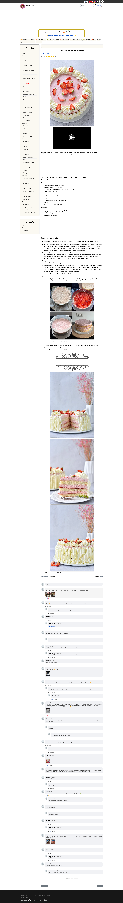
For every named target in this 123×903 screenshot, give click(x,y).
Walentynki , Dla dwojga (28, 70)
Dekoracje (24, 170)
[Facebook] (84, 1)
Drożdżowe (25, 96)
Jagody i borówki (24, 42)
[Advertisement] (61, 18)
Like (45, 598)
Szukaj (23, 51)
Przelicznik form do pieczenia (29, 212)
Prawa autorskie (33, 895)
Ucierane (25, 104)
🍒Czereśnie (56, 39)
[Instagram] (94, 1)
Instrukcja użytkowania (24, 897)
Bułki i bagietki (26, 146)
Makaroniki (25, 133)
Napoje (24, 181)
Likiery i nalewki (27, 194)
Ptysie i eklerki (26, 117)
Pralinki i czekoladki (27, 136)
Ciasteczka (24, 123)
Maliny (98, 39)
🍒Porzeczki (32, 39)
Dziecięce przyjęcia (27, 65)
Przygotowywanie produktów (29, 207)
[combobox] (87, 5)
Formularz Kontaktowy (24, 895)
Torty (24, 86)
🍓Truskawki (50, 39)
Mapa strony (49, 895)
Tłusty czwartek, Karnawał (29, 78)
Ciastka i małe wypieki (27, 112)
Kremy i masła (25, 199)
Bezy (24, 128)
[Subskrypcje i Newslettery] (97, 2)
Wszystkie (27, 83)
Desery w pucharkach (28, 157)
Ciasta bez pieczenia (27, 107)
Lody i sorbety (26, 165)
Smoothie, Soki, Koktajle (28, 191)
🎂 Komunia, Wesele (64, 39)
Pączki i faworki (26, 120)
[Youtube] (92, 1)
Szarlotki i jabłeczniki (28, 110)
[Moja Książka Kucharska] (102, 2)
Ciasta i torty (25, 81)
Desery (23, 152)
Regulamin (52, 576)
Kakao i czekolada (27, 188)
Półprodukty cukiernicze (28, 178)
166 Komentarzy (47, 53)
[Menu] (102, 5)
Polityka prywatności (41, 895)
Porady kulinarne (26, 202)
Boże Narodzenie (27, 73)
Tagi (24, 53)
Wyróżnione (25, 230)
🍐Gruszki (85, 39)
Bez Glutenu (79, 39)
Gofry (24, 159)
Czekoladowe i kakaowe (28, 94)
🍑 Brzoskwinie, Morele (41, 39)
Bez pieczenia (39, 42)
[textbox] (74, 584)
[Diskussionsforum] (100, 2)
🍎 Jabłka (94, 39)
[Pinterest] (89, 1)
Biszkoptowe (26, 91)
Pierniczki (25, 131)
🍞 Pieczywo (72, 39)
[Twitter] (87, 1)
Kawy (24, 186)
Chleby (24, 144)
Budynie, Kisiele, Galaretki (29, 162)
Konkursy (24, 225)
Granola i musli (26, 167)
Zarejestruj (96, 576)
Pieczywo (24, 139)
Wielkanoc (25, 75)
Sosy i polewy (25, 175)
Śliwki (89, 39)
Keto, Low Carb (32, 42)
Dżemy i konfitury (26, 196)
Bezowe (25, 89)
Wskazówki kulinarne (28, 209)
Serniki (24, 99)
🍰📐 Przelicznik (24, 39)
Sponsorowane (25, 228)
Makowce (25, 102)
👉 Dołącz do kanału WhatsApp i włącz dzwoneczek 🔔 (62, 35)
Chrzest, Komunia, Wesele (29, 67)
